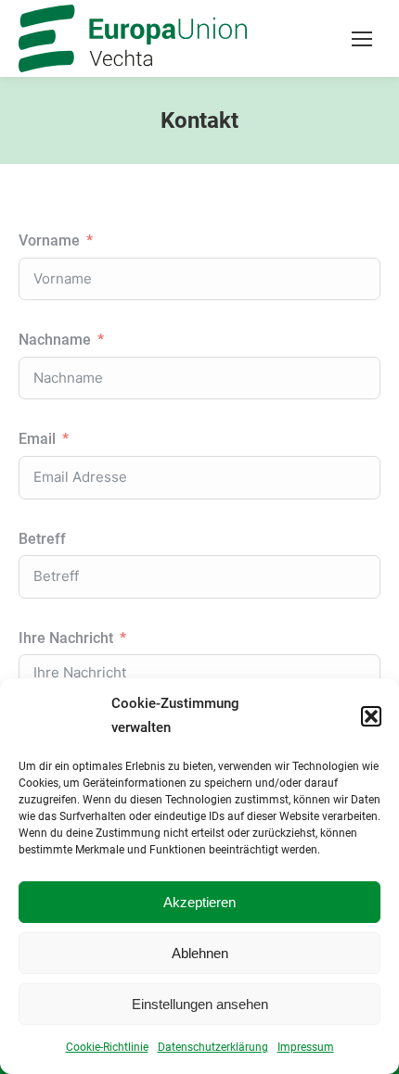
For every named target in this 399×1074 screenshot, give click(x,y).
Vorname (49, 240)
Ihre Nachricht (66, 638)
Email (37, 439)
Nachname (55, 339)
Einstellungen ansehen (200, 1004)
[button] (371, 716)
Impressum (305, 1047)
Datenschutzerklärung (213, 1047)
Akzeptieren (199, 902)
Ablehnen (200, 953)
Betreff (42, 539)
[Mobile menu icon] (361, 38)
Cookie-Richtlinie (107, 1047)
